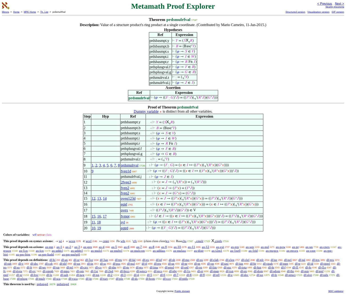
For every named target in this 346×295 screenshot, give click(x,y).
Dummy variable (146, 111)
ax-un (309, 247)
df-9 (202, 275)
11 (93, 222)
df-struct (290, 275)
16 (99, 216)
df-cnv (84, 267)
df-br (253, 263)
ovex (124, 210)
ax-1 (59, 247)
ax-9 (164, 247)
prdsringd (63, 284)
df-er (200, 271)
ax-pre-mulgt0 (71, 254)
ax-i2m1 (217, 250)
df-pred (169, 267)
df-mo (185, 260)
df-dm (112, 267)
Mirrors (5, 12)
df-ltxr (34, 275)
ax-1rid (253, 250)
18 (99, 222)
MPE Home (30, 12)
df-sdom (275, 271)
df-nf (159, 260)
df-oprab (48, 271)
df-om (80, 271)
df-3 (123, 275)
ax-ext (220, 247)
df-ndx (324, 275)
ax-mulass (179, 250)
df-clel (245, 260)
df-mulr (40, 278)
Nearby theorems (335, 6)
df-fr (29, 267)
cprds (218, 241)
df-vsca (73, 278)
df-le (49, 275)
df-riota (17, 271)
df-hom (150, 278)
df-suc (227, 267)
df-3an (104, 260)
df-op (210, 263)
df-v (21, 263)
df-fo (308, 267)
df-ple (119, 278)
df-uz (260, 275)
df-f (283, 267)
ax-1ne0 (235, 250)
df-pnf (319, 271)
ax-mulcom (137, 250)
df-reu (330, 260)
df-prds (183, 278)
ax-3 (77, 247)
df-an (64, 260)
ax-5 (114, 247)
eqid (124, 204)
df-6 (162, 275)
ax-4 (102, 247)
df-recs (158, 271)
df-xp (56, 267)
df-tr (297, 263)
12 (93, 198)
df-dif (63, 263)
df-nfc (260, 260)
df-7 (175, 275)
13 (99, 198)
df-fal (132, 260)
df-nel (288, 260)
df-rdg (173, 271)
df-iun (239, 263)
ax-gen (87, 247)
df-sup (305, 271)
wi (60, 241)
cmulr (199, 241)
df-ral (301, 260)
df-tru (118, 260)
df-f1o (322, 267)
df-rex (316, 260)
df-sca (56, 278)
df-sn (171, 263)
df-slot (308, 275)
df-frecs (124, 271)
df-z (230, 275)
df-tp (197, 263)
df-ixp (229, 271)
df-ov (32, 271)
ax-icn (40, 250)
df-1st (94, 271)
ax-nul (265, 247)
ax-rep (235, 247)
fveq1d (126, 171)
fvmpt (125, 216)
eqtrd (124, 228)
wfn (123, 241)
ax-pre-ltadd (46, 254)
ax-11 (191, 247)
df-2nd (109, 271)
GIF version (338, 12)
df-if (144, 263)
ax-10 (177, 247)
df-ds (134, 278)
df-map (214, 271)
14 (105, 198)
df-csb (49, 263)
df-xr (19, 275)
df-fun (257, 267)
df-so (16, 267)
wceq (72, 241)
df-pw (157, 263)
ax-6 (126, 247)
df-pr (184, 263)
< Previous (324, 3)
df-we (42, 267)
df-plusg (22, 278)
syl (123, 222)
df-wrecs (141, 271)
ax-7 (139, 247)
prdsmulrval (129, 165)
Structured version (295, 12)
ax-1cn (23, 250)
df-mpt (284, 263)
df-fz (274, 275)
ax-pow (280, 247)
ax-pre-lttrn (23, 254)
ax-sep (250, 247)
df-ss (103, 263)
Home (16, 12)
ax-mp (49, 247)
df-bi (52, 260)
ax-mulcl (96, 250)
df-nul (131, 263)
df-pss (116, 263)
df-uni (225, 263)
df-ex (145, 260)
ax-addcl (57, 250)
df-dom (258, 271)
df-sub (64, 275)
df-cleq (229, 260)
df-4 (136, 275)
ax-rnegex (272, 250)
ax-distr (199, 250)
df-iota (242, 267)
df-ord (185, 267)
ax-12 (205, 247)
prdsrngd (42, 284)
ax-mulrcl (116, 250)
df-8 (189, 275)
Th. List (44, 12)
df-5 (149, 275)
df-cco (167, 278)
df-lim (213, 267)
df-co (98, 267)
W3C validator (335, 291)
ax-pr (295, 247)
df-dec (245, 275)
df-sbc (34, 263)
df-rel (69, 267)
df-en (243, 271)
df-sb (172, 260)
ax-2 (68, 247)
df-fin (290, 271)
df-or (76, 260)
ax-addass (159, 250)
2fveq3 (126, 182)
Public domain (182, 291)
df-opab (268, 263)
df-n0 (216, 275)
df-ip (89, 278)
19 (99, 228)
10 (93, 228)
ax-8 (151, 247)
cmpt (106, 241)
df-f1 (295, 267)
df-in (90, 263)
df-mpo (64, 271)
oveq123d (128, 198)
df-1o (187, 271)
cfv (135, 241)
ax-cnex (325, 247)
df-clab (214, 260)
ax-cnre (311, 250)
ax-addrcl (77, 250)
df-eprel (325, 263)
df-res (139, 267)
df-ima (154, 267)
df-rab (8, 263)
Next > (339, 3)
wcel (89, 241)
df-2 (110, 275)
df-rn (126, 267)
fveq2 (125, 188)
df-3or (89, 260)
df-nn (96, 275)
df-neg (80, 275)
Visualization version (318, 12)
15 (93, 216)
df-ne (274, 260)
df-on (198, 267)
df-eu (199, 260)
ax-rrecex (292, 250)
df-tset (104, 278)
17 (105, 216)
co (167, 241)
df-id (310, 263)
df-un (76, 263)
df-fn (271, 267)
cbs (184, 241)
